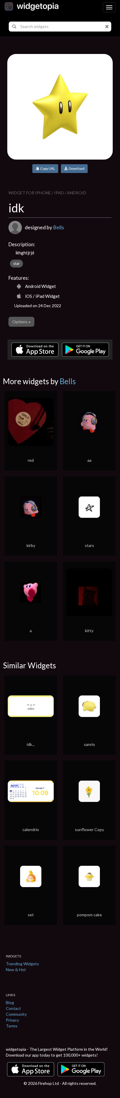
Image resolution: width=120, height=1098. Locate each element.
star (16, 263)
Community (16, 1014)
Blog (10, 1002)
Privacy (12, 1019)
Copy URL (47, 168)
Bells (58, 227)
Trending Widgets (22, 963)
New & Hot (16, 969)
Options (20, 321)
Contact (13, 1008)
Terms (11, 1025)
